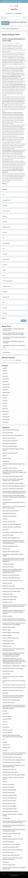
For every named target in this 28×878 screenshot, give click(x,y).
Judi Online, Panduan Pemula (9, 521)
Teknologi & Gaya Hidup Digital (9, 789)
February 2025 (6, 411)
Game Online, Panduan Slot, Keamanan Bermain (13, 483)
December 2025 (6, 384)
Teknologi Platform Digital (8, 841)
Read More (4, 183)
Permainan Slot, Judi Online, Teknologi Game (12, 690)
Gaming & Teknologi (7, 499)
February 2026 (6, 379)
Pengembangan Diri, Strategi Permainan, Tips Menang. (14, 665)
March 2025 (5, 408)
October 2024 (5, 422)
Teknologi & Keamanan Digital (9, 800)
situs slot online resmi (7, 732)
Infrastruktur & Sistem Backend (9, 516)
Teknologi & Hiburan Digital (9, 792)
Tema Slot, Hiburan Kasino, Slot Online (11, 855)
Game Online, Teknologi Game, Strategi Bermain (13, 488)
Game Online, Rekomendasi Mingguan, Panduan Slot (14, 486)
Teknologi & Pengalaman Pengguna (10, 811)
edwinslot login (6, 461)
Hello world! (18, 360)
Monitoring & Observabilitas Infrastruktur (11, 577)
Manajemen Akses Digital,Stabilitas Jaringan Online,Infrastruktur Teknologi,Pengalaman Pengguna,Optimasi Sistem (12, 571)
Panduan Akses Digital (7, 594)
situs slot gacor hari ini (8, 280)
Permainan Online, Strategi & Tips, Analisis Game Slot (14, 685)
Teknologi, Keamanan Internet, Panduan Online (13, 849)
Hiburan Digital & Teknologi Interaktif (11, 510)
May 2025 (5, 403)
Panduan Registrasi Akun (8, 640)
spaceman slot (6, 297)
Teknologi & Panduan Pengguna (9, 806)
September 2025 (6, 392)
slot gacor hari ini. (7, 747)
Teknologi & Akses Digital (8, 784)
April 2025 (5, 406)
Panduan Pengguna (7, 630)
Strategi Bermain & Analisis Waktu (10, 772)
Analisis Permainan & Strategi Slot (10, 440)
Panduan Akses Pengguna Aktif (9, 599)
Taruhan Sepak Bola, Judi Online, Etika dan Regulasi (14, 774)
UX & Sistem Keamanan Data (9, 864)
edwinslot (5, 455)
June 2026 (5, 368)
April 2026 (5, 373)
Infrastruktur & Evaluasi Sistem (9, 513)
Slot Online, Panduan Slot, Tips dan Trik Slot (12, 757)
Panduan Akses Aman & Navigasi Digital (11, 591)
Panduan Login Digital (7, 616)
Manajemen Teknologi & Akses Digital (11, 575)
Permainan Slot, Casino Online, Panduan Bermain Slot (14, 687)
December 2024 (6, 416)
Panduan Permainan (7, 635)
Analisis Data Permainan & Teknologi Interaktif (13, 435)
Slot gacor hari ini (6, 227)
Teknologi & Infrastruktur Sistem (10, 798)
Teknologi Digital (6, 818)
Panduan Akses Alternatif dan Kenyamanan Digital (13, 588)
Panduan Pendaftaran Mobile (9, 627)
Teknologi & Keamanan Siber (9, 803)
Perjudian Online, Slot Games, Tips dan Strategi (13, 668)
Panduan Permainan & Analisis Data (10, 638)
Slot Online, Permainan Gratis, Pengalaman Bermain (14, 760)
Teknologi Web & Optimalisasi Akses (11, 847)
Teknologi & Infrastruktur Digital (9, 795)
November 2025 (6, 387)
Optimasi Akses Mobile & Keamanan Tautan (12, 580)
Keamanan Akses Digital (8, 535)
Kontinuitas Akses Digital (8, 564)
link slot (4, 216)
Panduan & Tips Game (7, 583)
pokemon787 (5, 693)
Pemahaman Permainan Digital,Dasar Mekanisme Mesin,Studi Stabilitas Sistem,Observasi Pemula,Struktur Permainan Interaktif (13, 654)
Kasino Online (6, 529)
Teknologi (5, 781)
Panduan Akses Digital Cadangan (10, 596)
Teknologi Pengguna (7, 836)
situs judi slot (6, 713)
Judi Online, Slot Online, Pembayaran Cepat (12, 524)
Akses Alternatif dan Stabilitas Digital (11, 430)
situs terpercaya (6, 243)
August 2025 (5, 395)
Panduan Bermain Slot (7, 602)
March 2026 (5, 376)
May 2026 (5, 370)
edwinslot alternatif (7, 458)
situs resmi (5, 721)
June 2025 (5, 400)
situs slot (5, 232)
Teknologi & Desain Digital (8, 787)
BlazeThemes (15, 875)
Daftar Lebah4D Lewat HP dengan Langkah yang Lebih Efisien (12, 1)
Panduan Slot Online (7, 646)
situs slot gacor (6, 211)
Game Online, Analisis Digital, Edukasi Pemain (13, 476)
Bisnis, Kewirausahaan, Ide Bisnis (10, 446)
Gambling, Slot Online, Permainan (10, 468)
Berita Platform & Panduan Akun (10, 443)
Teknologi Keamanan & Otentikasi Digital (11, 833)
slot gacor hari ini (6, 200)
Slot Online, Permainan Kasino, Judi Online (12, 762)
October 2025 (5, 389)
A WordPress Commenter (8, 360)
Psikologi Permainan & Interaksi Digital (11, 700)
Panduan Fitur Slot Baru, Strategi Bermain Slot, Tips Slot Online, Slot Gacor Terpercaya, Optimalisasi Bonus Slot (14, 612)
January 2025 (5, 414)
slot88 (4, 270)
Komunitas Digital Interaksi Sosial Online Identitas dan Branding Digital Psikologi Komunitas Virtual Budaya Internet (13, 560)
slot (3, 194)
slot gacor (15, 64)
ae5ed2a (5, 43)
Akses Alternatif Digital (8, 432)
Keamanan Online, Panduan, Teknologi (11, 551)
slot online (5, 750)
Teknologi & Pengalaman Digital (9, 808)
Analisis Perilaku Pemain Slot (9, 438)
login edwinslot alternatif (8, 566)
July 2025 (5, 397)
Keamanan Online (6, 548)
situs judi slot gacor (7, 716)
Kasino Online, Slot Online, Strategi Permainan (13, 532)
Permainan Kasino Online (8, 671)
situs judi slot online (7, 719)
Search (3, 318)
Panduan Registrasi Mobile (8, 643)
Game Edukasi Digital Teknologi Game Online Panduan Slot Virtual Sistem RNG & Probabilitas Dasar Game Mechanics (14, 472)
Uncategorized (6, 862)
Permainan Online (6, 673)
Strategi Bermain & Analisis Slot (10, 769)
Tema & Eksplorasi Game (8, 852)
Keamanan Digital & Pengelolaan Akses (11, 537)
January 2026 (5, 381)
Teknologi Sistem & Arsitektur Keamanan (12, 844)
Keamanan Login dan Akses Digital (10, 546)
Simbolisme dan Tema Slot (8, 702)
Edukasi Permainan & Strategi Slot (10, 453)
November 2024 (6, 419)
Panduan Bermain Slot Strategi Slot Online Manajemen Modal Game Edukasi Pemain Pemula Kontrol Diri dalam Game (14, 606)
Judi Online (5, 518)
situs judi (5, 711)
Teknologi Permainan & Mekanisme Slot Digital (13, 839)
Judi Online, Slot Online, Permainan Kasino (12, 527)
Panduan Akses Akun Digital (9, 586)
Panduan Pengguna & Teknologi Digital (11, 632)
